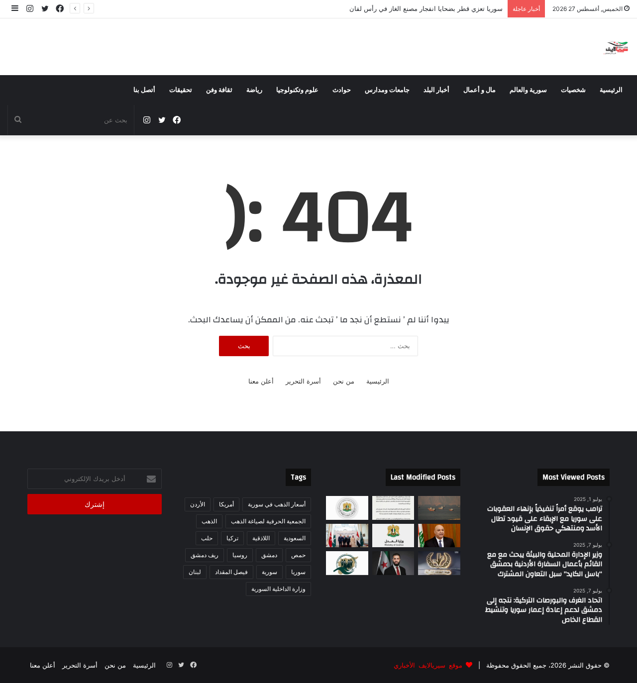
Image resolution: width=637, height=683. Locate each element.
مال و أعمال (479, 90)
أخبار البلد (436, 90)
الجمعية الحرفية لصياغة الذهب (268, 521)
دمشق (269, 555)
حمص (298, 555)
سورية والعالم (528, 90)
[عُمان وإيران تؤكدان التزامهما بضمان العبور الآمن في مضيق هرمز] (439, 508)
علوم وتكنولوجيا (297, 90)
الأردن (197, 504)
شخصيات (573, 90)
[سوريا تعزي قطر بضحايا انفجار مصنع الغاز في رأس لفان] (347, 508)
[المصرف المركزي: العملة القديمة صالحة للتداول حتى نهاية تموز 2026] (393, 508)
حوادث (341, 90)
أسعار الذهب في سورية (277, 504)
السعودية (295, 538)
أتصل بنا (144, 90)
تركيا (232, 538)
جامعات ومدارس (387, 90)
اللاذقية (261, 538)
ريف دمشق (204, 555)
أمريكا (226, 504)
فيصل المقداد (231, 572)
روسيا (239, 555)
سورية (269, 572)
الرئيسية (611, 90)
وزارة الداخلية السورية (278, 588)
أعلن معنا (261, 381)
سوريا (298, 572)
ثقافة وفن (219, 90)
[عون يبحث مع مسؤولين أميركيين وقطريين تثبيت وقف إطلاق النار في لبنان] (439, 536)
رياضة (254, 90)
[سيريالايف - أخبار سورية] (616, 46)
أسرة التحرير (303, 381)
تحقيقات (180, 90)
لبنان (195, 572)
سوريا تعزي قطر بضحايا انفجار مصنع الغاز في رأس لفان (420, 8)
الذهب (209, 521)
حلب (206, 538)
